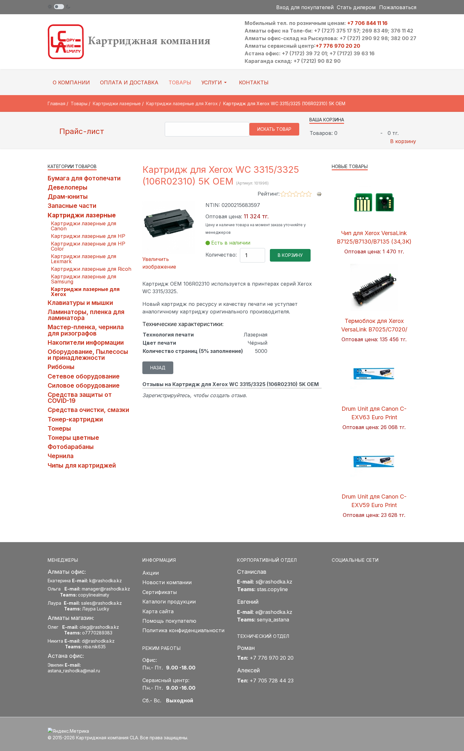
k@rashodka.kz (105, 580)
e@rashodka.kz (273, 612)
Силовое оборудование (84, 385)
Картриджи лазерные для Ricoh (91, 269)
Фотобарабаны (71, 447)
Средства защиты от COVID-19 (80, 397)
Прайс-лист (80, 131)
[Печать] (319, 193)
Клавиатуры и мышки (80, 302)
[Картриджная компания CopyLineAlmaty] (137, 41)
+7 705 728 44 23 (272, 680)
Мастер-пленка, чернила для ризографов (86, 330)
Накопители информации (86, 342)
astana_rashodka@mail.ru (74, 670)
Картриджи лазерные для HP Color (88, 246)
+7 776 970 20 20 (338, 46)
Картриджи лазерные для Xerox (85, 291)
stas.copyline (272, 589)
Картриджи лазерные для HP (88, 236)
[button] (215, 82)
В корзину (403, 141)
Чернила (61, 456)
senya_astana (273, 619)
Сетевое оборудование (84, 376)
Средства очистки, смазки (88, 410)
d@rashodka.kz (98, 641)
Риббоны (61, 367)
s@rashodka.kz (274, 581)
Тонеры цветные (73, 437)
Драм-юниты (68, 196)
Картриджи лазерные (82, 215)
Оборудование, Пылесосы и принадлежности (88, 354)
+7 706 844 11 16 (367, 23)
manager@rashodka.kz (106, 588)
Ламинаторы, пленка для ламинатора (86, 315)
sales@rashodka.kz (101, 603)
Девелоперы (67, 187)
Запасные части (72, 205)
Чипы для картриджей (82, 465)
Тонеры (59, 428)
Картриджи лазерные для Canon (83, 226)
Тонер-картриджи (75, 419)
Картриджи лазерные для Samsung (83, 279)
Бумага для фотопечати (84, 178)
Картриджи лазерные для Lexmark (83, 258)
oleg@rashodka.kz (99, 627)
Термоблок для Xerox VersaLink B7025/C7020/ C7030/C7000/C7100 (374, 329)
